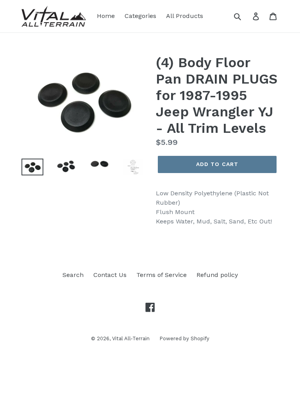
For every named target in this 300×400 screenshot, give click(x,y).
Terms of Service (161, 275)
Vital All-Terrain (131, 338)
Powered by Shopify (184, 338)
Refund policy (217, 275)
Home (106, 16)
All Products (184, 16)
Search (73, 275)
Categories (140, 16)
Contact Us (110, 275)
